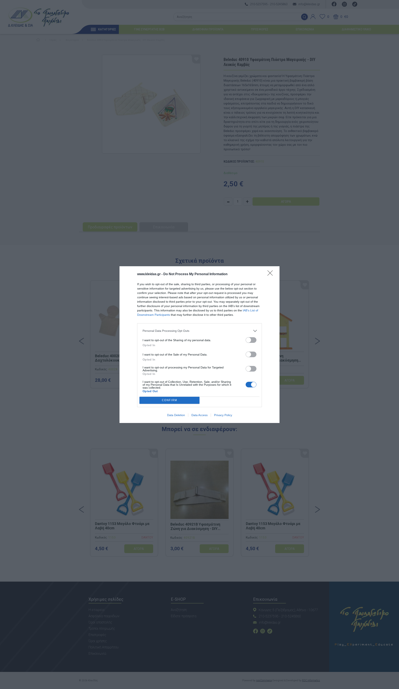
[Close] (271, 274)
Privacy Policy (223, 415)
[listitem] (199, 331)
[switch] (251, 340)
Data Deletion (176, 415)
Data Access (199, 415)
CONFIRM (169, 400)
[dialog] (199, 344)
